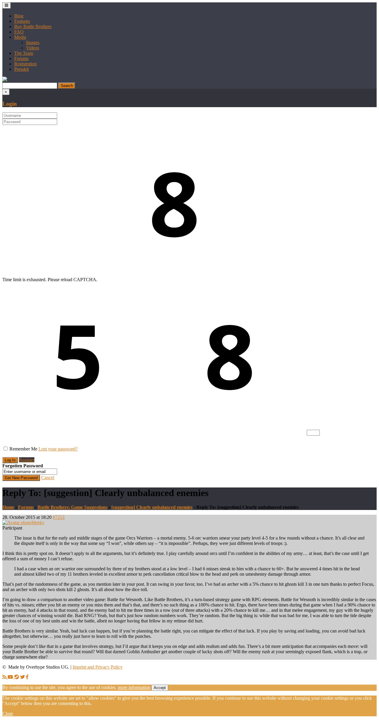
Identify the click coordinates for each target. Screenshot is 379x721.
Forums (21, 58)
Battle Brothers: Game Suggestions (72, 507)
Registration (25, 63)
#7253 (59, 517)
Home (8, 507)
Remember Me (23, 448)
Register (26, 459)
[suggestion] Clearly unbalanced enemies (151, 507)
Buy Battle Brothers (33, 26)
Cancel (47, 477)
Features (22, 21)
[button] (4, 79)
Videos (32, 47)
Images (32, 42)
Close (7, 713)
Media (20, 37)
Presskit (21, 69)
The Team (23, 53)
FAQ (19, 31)
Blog (18, 15)
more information (134, 687)
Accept (160, 687)
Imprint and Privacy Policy (98, 667)
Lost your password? (58, 448)
